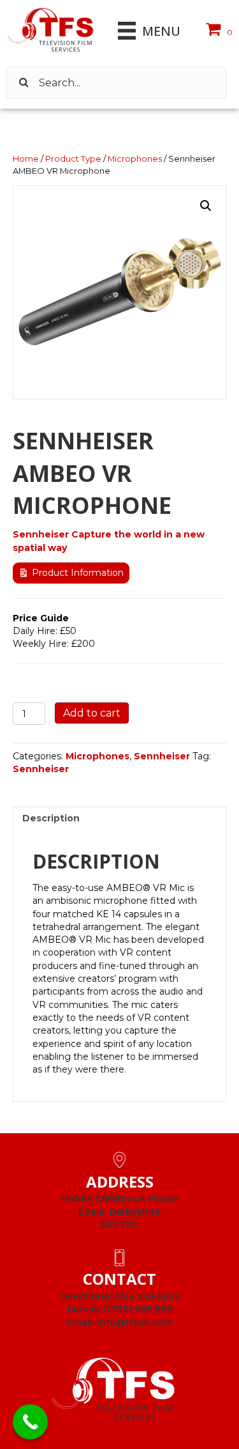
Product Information (78, 572)
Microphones (135, 159)
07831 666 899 (138, 1309)
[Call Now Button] (30, 1421)
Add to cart (91, 713)
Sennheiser (162, 756)
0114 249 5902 (147, 1296)
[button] (205, 205)
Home (26, 159)
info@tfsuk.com (135, 1322)
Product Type (73, 159)
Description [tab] (51, 818)
